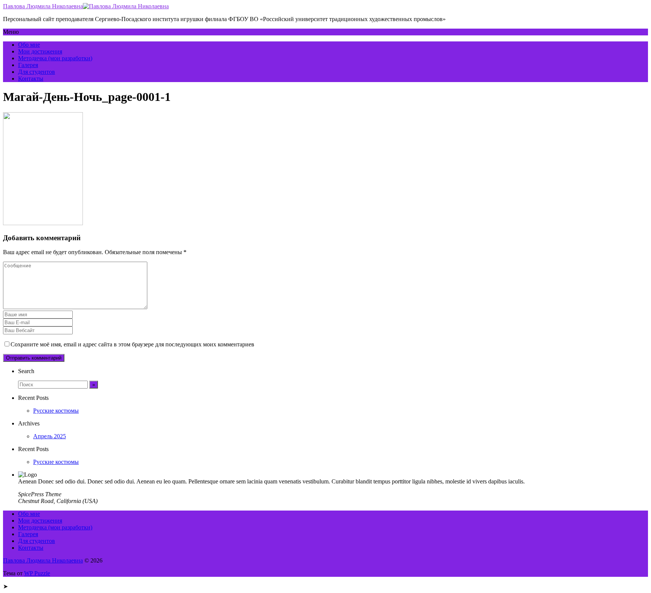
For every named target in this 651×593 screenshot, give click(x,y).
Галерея (28, 65)
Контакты (30, 78)
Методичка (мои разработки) (55, 58)
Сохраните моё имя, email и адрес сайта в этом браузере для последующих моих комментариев (132, 344)
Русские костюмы (56, 410)
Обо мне (29, 44)
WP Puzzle (37, 573)
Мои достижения (40, 51)
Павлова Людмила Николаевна (43, 6)
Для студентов (36, 72)
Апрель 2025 (49, 436)
